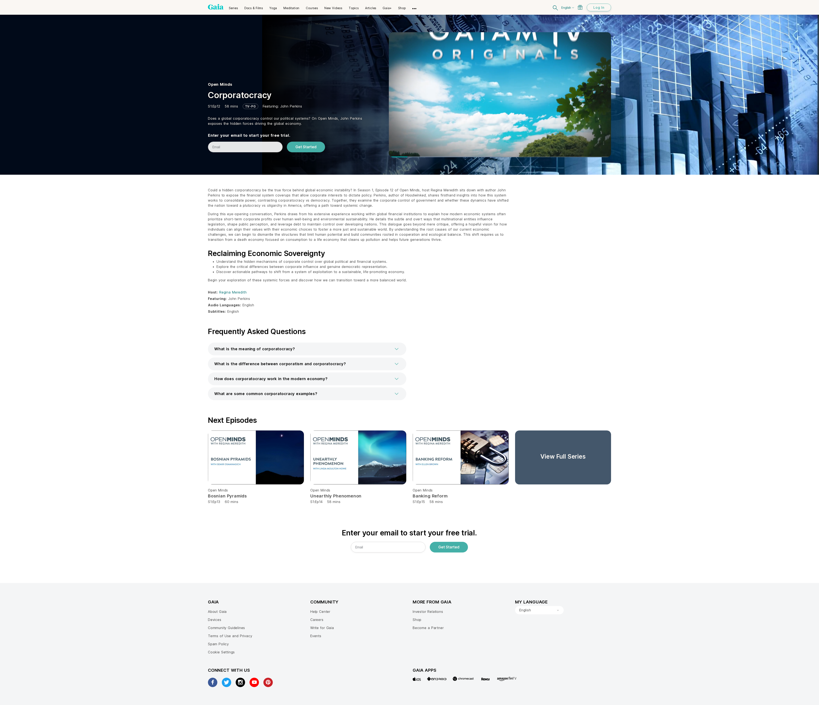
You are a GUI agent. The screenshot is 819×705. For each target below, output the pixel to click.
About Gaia (217, 611)
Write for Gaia (322, 628)
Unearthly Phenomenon (336, 496)
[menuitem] (233, 6)
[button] (307, 349)
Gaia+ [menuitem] (387, 8)
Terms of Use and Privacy (230, 636)
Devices (214, 620)
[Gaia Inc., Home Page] (216, 7)
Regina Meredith (233, 292)
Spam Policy (218, 644)
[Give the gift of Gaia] (580, 7)
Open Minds (220, 84)
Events (315, 636)
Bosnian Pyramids (227, 496)
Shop (417, 620)
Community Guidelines (226, 628)
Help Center (320, 611)
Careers (317, 620)
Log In (598, 7)
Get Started (306, 147)
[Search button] (556, 7)
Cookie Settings (221, 652)
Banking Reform (430, 496)
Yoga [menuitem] (273, 8)
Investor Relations (428, 611)
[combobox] (539, 610)
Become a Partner (428, 628)
